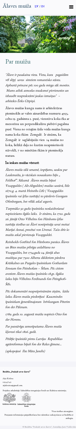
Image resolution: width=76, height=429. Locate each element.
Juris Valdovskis (69, 427)
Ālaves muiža (17, 7)
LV (37, 7)
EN (43, 7)
